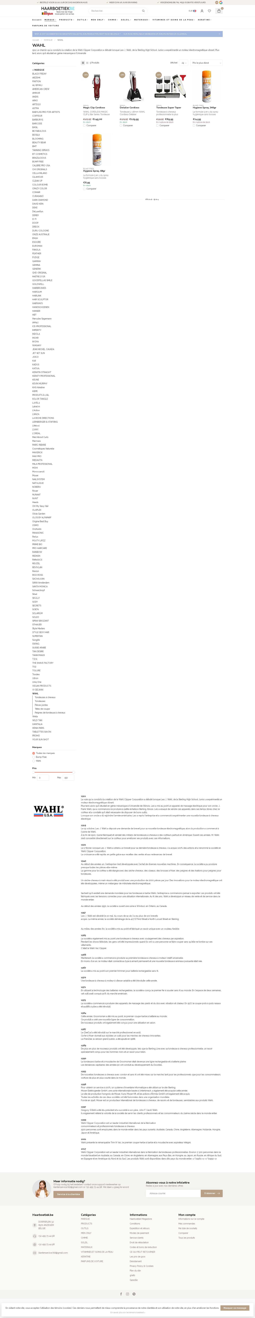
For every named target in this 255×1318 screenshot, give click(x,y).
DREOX (35, 227)
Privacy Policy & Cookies (141, 1266)
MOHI (35, 468)
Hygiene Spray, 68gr (94, 171)
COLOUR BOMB (40, 184)
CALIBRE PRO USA (41, 165)
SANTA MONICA (40, 586)
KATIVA (35, 368)
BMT (34, 146)
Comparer (91, 125)
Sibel (34, 594)
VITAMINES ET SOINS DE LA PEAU (173, 20)
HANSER (36, 311)
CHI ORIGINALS (39, 169)
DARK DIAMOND (40, 200)
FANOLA (36, 250)
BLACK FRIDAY (39, 74)
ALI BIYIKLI (37, 85)
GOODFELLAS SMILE (42, 280)
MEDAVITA (37, 460)
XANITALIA (37, 724)
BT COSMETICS (39, 154)
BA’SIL (35, 127)
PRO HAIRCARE (39, 548)
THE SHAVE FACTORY (42, 663)
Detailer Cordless (129, 107)
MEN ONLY (97, 20)
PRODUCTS (66, 20)
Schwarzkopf (38, 590)
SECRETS (36, 605)
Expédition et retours (139, 1228)
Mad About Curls (40, 437)
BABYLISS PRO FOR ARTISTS (46, 112)
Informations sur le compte (191, 1219)
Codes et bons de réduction (143, 1247)
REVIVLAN (37, 567)
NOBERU (36, 487)
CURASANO (38, 196)
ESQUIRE (36, 242)
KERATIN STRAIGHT (41, 372)
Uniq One (36, 682)
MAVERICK (37, 452)
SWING (35, 644)
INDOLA (36, 334)
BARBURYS (37, 120)
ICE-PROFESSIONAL (41, 326)
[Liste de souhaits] (209, 11)
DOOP (35, 223)
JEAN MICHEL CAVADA (43, 349)
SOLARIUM (37, 613)
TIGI (34, 667)
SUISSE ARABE (39, 647)
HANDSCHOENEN (40, 307)
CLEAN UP (37, 181)
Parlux (35, 537)
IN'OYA (35, 341)
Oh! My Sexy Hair (40, 506)
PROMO (36, 735)
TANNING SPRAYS (40, 150)
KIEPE (35, 391)
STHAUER (37, 624)
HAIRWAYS (37, 303)
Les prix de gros (137, 1256)
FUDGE (35, 257)
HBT (34, 315)
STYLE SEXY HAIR (40, 632)
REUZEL (36, 563)
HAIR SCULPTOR (40, 299)
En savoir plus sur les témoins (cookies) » (128, 1312)
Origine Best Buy (40, 521)
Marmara (36, 441)
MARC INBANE (39, 445)
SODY (35, 602)
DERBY (35, 215)
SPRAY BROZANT (40, 621)
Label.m (36, 406)
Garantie (134, 1280)
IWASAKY (36, 345)
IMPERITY (36, 330)
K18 (34, 361)
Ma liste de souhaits (187, 1228)
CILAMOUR (37, 177)
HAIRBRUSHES (39, 288)
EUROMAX (37, 246)
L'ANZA (35, 414)
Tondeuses (40, 701)
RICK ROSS (37, 575)
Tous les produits (186, 1238)
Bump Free (41, 757)
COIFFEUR (37, 116)
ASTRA (35, 108)
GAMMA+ (36, 261)
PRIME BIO (37, 544)
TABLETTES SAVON (41, 732)
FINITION (36, 81)
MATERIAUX (141, 20)
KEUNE (35, 380)
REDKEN (36, 556)
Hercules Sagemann (42, 318)
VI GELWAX (37, 690)
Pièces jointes (41, 705)
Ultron (35, 678)
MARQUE (50, 20)
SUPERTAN (37, 636)
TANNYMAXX (38, 655)
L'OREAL (36, 433)
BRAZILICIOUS (39, 158)
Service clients (136, 1238)
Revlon (35, 571)
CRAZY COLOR (39, 188)
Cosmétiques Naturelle (43, 448)
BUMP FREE (38, 161)
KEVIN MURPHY (39, 383)
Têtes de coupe (42, 709)
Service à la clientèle (68, 1194)
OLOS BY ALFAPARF (41, 517)
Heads (35, 502)
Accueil (37, 20)
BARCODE (37, 123)
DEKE (34, 207)
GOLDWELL (38, 284)
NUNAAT (36, 494)
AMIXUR (36, 93)
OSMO (35, 525)
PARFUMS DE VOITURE (45, 26)
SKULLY (36, 598)
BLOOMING (37, 139)
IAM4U (35, 322)
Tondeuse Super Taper (168, 107)
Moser (35, 475)
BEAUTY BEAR (39, 142)
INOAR (35, 338)
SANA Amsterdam (40, 582)
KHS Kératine (38, 387)
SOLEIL (125, 20)
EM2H (35, 238)
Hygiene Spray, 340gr (204, 107)
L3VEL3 (36, 403)
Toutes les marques (45, 753)
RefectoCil (37, 560)
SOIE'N (35, 609)
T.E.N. (34, 659)
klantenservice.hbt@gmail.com (53, 1253)
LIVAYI (35, 429)
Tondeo (36, 674)
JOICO (35, 357)
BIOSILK (36, 135)
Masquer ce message (235, 1308)
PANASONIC (38, 533)
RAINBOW (37, 552)
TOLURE (36, 670)
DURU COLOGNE (40, 230)
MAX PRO (36, 456)
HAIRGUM (37, 292)
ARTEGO (36, 104)
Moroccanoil (38, 471)
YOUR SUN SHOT (40, 739)
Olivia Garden (38, 514)
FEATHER (36, 253)
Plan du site (135, 1270)
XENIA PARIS (38, 728)
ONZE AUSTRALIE (40, 234)
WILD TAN (37, 720)
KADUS (35, 364)
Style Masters (38, 628)
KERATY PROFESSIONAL (43, 376)
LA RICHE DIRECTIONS (43, 418)
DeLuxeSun (37, 211)
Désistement (136, 1261)
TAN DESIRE (38, 651)
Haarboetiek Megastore (141, 1219)
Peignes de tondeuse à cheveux (50, 712)
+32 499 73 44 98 (47, 1236)
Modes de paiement (139, 1233)
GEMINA (36, 265)
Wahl (38, 761)
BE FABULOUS (39, 131)
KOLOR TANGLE (40, 399)
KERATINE (204, 20)
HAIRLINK (36, 295)
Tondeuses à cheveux (45, 697)
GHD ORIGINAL (39, 273)
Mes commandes (186, 1223)
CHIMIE (112, 20)
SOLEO (35, 617)
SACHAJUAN (38, 579)
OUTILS (81, 20)
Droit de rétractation (139, 1242)
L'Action (36, 410)
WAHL (60, 40)
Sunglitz (36, 640)
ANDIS (35, 97)
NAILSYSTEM (38, 479)
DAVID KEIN (37, 204)
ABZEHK (36, 77)
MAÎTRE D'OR (38, 276)
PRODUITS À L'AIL (40, 395)
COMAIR (36, 192)
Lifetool (36, 426)
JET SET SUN (38, 353)
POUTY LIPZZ (38, 540)
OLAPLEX (36, 510)
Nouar (35, 491)
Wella (35, 716)
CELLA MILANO (39, 173)
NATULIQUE (38, 483)
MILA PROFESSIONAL (42, 464)
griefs (132, 1275)
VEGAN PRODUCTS (41, 686)
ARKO (35, 100)
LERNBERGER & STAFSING (45, 422)
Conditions (135, 1223)
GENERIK (36, 269)
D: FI (34, 219)
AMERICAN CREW (40, 89)
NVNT (35, 498)
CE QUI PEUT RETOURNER (142, 1252)
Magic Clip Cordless (94, 107)
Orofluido (36, 529)
